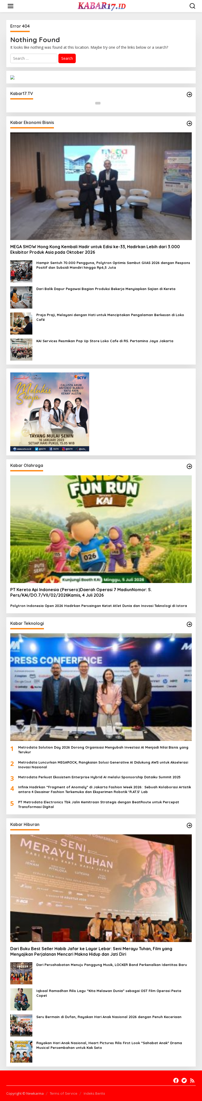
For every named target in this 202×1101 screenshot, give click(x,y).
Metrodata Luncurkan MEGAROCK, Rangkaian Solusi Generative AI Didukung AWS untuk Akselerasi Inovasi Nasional (103, 764)
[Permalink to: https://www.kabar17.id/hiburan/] (189, 825)
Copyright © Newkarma (25, 1093)
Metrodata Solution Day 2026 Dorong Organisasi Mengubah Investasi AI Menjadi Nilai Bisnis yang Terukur (103, 749)
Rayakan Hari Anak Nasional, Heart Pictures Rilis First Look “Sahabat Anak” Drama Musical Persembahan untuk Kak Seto (109, 1045)
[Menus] (10, 6)
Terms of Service (63, 1093)
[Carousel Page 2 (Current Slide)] (104, 103)
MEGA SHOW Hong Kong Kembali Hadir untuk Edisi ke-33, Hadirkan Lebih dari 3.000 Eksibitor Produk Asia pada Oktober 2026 (95, 249)
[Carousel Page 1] (97, 103)
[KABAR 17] (102, 5)
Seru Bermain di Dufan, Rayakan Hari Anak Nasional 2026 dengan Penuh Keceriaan (108, 1017)
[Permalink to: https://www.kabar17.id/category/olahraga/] (189, 466)
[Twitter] (184, 1080)
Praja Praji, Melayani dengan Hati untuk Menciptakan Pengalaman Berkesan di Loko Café (110, 317)
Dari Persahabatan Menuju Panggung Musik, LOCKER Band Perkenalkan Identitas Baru (111, 965)
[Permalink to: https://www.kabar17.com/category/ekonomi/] (189, 123)
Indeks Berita (94, 1093)
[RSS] (192, 1080)
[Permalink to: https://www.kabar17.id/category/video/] (189, 94)
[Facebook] (176, 1080)
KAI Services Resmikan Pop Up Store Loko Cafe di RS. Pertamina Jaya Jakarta (104, 341)
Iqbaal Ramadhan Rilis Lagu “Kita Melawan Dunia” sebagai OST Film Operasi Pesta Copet (108, 993)
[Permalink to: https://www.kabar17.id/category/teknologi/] (189, 624)
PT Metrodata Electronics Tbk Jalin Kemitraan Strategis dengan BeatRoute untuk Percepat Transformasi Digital (98, 804)
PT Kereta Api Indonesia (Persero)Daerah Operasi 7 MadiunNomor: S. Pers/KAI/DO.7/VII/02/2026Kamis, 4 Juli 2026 (81, 592)
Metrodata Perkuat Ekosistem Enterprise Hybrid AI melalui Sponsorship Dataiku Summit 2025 (99, 777)
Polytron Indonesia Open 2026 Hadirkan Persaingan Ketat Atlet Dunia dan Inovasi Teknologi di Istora (98, 606)
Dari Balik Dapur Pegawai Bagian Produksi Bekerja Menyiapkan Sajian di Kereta (105, 289)
